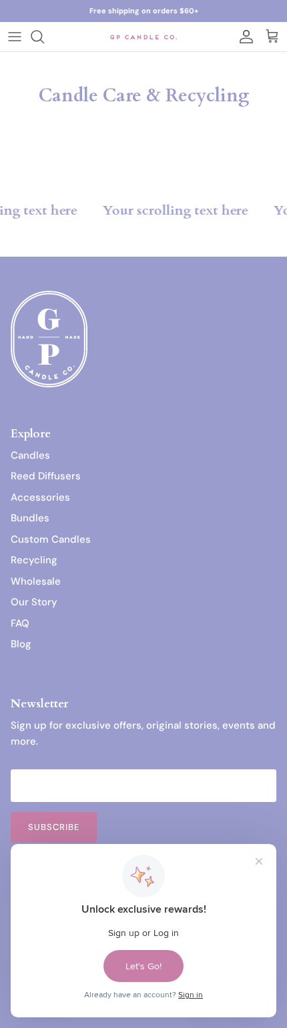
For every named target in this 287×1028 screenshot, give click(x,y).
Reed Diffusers (46, 476)
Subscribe (53, 827)
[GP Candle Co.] (143, 36)
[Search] (44, 36)
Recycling (34, 560)
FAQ (20, 623)
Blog (21, 644)
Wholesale (36, 581)
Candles (30, 455)
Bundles (30, 518)
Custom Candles (51, 539)
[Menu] (14, 36)
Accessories (40, 497)
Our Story (34, 602)
